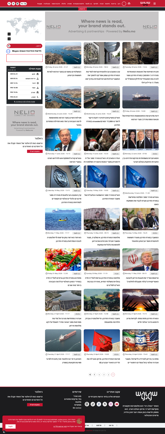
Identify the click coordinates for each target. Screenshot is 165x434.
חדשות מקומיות (78, 3)
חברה (102, 3)
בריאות (113, 3)
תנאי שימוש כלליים (60, 426)
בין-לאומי (88, 3)
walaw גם (77, 408)
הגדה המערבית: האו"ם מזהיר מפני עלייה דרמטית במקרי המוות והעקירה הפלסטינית (102, 160)
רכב (119, 3)
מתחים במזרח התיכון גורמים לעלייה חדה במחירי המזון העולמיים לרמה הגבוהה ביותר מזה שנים (63, 281)
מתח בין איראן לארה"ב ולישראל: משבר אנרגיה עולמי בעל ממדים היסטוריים (142, 360)
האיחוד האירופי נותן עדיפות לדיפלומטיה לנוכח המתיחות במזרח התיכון (64, 239)
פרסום (98, 425)
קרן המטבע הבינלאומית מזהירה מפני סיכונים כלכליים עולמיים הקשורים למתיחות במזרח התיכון (65, 198)
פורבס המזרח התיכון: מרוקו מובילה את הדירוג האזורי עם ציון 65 (103, 360)
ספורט (69, 3)
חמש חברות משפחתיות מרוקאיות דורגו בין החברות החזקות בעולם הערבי (141, 160)
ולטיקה (95, 3)
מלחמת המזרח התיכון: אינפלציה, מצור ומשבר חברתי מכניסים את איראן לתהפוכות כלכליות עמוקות (103, 241)
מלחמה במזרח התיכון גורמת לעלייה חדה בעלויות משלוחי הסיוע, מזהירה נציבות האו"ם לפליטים (102, 281)
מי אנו (111, 425)
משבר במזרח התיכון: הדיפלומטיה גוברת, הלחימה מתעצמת (102, 320)
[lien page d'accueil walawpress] (129, 4)
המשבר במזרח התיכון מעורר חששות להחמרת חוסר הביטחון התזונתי (143, 239)
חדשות (107, 3)
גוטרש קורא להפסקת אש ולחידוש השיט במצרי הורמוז (64, 160)
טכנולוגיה (47, 3)
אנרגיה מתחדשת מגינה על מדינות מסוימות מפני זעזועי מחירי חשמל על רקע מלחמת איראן (63, 322)
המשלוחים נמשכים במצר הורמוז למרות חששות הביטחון (64, 73)
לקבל (10, 426)
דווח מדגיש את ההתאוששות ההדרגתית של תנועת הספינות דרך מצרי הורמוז (140, 117)
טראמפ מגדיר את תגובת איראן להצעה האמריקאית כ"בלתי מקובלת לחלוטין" (142, 279)
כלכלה (63, 3)
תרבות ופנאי (56, 3)
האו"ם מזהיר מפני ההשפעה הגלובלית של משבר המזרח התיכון (102, 196)
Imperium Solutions (86, 430)
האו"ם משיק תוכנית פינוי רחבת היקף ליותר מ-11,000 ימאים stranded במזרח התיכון (103, 121)
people (39, 3)
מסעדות (77, 405)
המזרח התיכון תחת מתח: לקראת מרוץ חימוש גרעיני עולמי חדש (142, 320)
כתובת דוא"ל (35, 151)
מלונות (78, 402)
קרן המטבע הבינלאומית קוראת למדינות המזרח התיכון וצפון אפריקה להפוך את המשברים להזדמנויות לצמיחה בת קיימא (102, 75)
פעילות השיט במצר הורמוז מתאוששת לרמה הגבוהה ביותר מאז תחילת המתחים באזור (63, 121)
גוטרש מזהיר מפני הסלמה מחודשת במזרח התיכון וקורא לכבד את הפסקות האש (142, 200)
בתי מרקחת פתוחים (72, 399)
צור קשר (85, 425)
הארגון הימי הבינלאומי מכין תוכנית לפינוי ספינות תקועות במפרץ (63, 360)
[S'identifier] (13, 3)
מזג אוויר (77, 396)
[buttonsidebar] (155, 3)
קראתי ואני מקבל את (68, 426)
